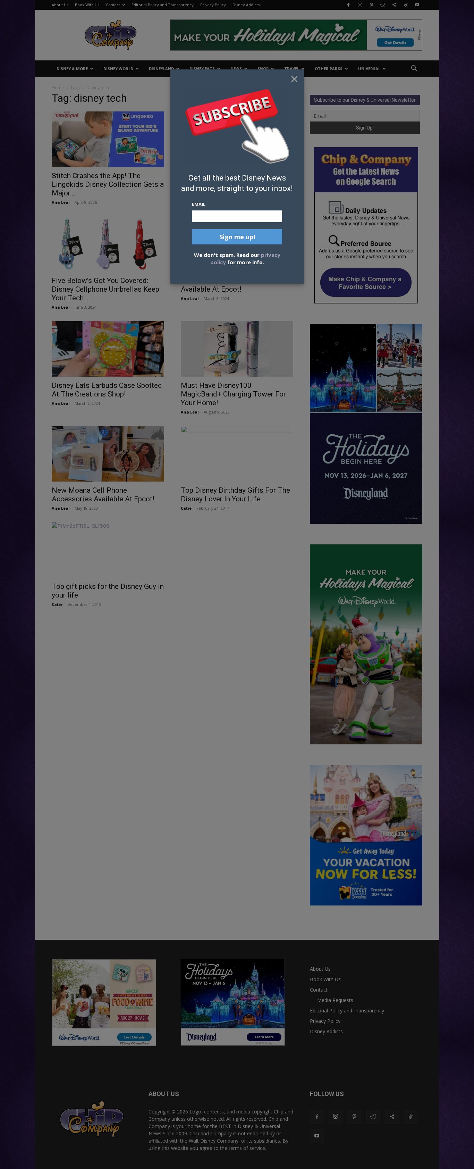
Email (198, 204)
